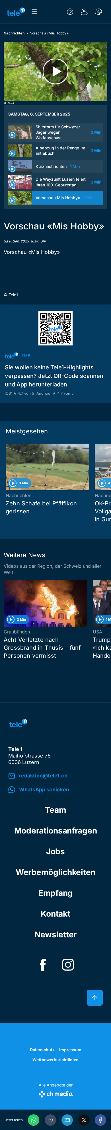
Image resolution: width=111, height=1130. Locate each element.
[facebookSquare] (43, 965)
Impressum (70, 1049)
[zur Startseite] (16, 11)
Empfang (55, 893)
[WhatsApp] (33, 1120)
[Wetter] (84, 11)
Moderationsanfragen (55, 830)
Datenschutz (42, 1049)
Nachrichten (14, 33)
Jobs (55, 851)
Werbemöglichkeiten (55, 872)
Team (55, 810)
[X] (84, 1120)
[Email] (67, 1120)
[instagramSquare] (68, 965)
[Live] (70, 11)
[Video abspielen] (55, 71)
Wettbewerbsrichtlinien (55, 1059)
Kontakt (55, 914)
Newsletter (55, 934)
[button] (50, 1120)
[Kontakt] (98, 11)
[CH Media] (56, 1093)
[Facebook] (100, 1120)
